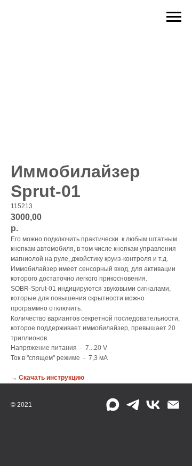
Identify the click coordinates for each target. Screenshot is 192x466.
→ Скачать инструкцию (47, 377)
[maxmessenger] (113, 405)
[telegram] (133, 405)
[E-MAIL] (173, 405)
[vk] (153, 405)
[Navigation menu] (173, 17)
